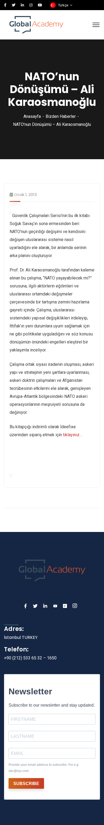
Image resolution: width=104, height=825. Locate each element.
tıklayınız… (72, 434)
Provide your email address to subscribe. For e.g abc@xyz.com (43, 768)
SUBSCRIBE (26, 783)
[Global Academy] (36, 24)
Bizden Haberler (61, 116)
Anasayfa (32, 116)
